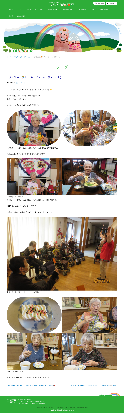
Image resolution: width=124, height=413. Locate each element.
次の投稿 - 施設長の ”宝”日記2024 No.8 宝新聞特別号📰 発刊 (93, 385)
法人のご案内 (39, 9)
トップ (11, 9)
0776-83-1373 (26, 403)
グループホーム (21, 83)
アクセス (93, 9)
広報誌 (11, 16)
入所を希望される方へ (68, 9)
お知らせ (28, 9)
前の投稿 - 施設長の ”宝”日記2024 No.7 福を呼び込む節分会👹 (31, 385)
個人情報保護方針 (22, 16)
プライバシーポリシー (70, 407)
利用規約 (79, 407)
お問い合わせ (104, 9)
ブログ (19, 9)
